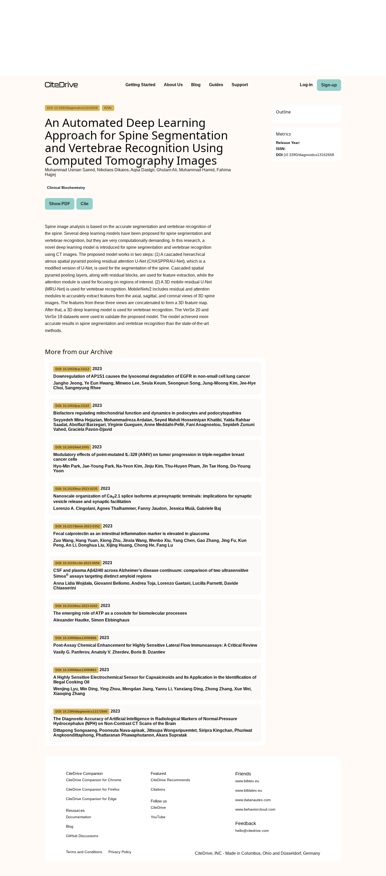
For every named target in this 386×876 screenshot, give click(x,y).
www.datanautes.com (253, 800)
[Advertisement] (193, 39)
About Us (173, 84)
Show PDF (59, 203)
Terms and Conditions (84, 852)
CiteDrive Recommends (170, 780)
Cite (84, 203)
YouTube (158, 817)
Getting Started (140, 84)
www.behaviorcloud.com (255, 809)
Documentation (78, 817)
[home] (61, 86)
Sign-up (329, 85)
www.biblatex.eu (248, 790)
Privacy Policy (119, 852)
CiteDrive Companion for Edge (91, 799)
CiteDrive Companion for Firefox (92, 789)
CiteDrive (158, 807)
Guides (216, 84)
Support (240, 84)
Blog (196, 84)
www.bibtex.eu (247, 781)
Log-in (306, 84)
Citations (158, 789)
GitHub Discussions (82, 836)
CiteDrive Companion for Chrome (93, 780)
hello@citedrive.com (252, 830)
